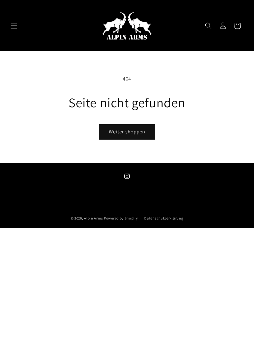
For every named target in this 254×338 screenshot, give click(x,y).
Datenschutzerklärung (163, 218)
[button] (14, 25)
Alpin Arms (93, 218)
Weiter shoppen (127, 131)
